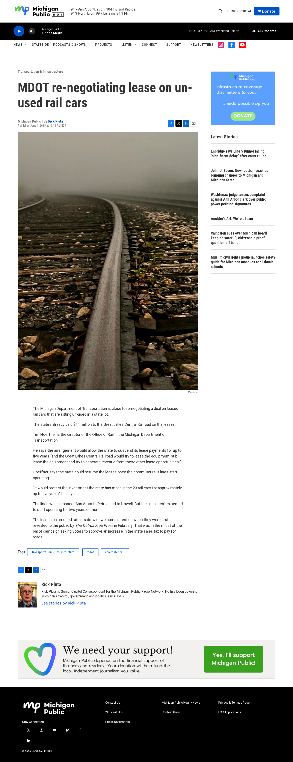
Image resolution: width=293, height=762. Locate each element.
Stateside (40, 44)
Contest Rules (171, 712)
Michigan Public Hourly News (181, 702)
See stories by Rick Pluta (63, 603)
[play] (18, 31)
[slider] (38, 31)
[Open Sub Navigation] (26, 44)
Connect (149, 44)
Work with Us (114, 712)
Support (173, 44)
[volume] (31, 31)
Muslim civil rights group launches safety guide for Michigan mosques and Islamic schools (243, 262)
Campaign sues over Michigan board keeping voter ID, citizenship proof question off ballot (239, 238)
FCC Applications (229, 712)
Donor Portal (239, 11)
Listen (127, 44)
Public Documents (117, 722)
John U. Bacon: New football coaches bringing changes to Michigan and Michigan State (239, 175)
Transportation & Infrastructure (40, 71)
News (18, 44)
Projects (103, 44)
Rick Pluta (55, 121)
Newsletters (201, 44)
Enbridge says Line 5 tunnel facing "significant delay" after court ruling (238, 153)
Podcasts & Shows (69, 44)
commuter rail (114, 552)
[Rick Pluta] (27, 594)
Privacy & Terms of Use (234, 702)
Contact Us (112, 702)
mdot (90, 552)
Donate (268, 11)
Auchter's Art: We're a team (232, 218)
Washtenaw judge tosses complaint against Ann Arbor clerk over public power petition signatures (238, 199)
